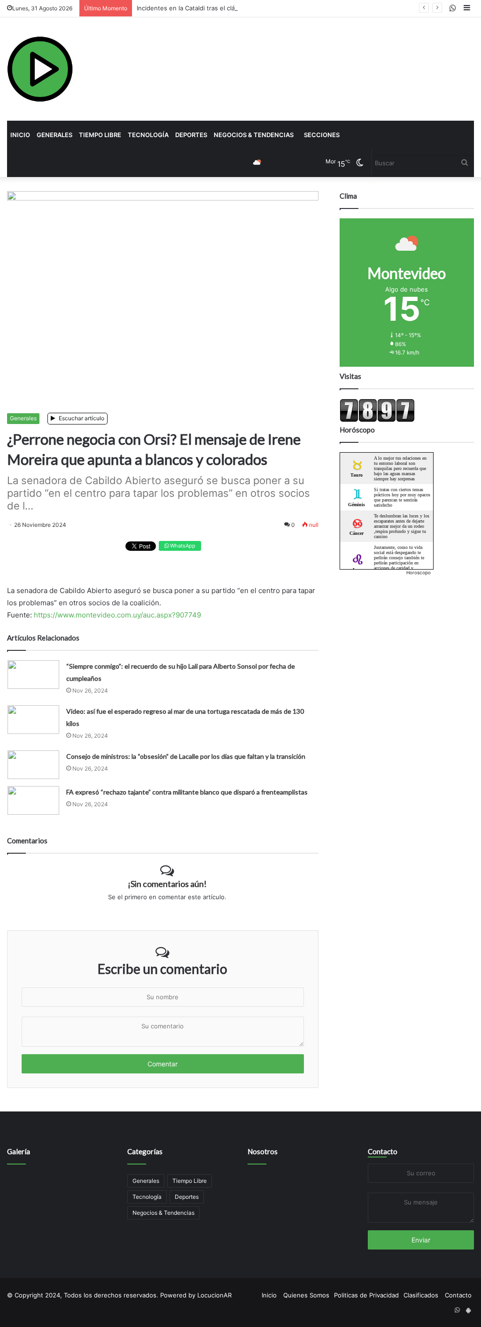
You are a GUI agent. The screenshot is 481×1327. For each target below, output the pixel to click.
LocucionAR (214, 1295)
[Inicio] (40, 69)
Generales (54, 135)
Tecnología (148, 135)
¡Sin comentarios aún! (167, 884)
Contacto (382, 1151)
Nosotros (263, 1151)
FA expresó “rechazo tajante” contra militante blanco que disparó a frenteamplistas (187, 792)
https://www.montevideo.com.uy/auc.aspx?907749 (117, 614)
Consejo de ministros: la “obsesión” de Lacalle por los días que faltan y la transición (185, 756)
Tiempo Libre (100, 135)
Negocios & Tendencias (254, 135)
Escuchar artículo (80, 418)
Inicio (20, 135)
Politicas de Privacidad (366, 1295)
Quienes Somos (306, 1295)
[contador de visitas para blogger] (377, 420)
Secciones (322, 135)
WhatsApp (182, 545)
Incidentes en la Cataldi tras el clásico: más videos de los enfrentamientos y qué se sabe (267, 8)
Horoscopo (418, 572)
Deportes (191, 135)
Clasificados (420, 1295)
